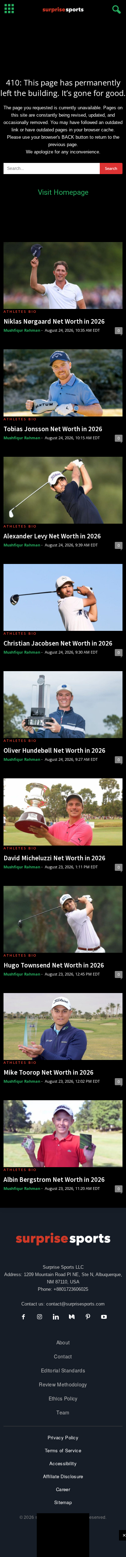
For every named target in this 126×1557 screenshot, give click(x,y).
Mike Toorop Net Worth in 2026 (48, 1072)
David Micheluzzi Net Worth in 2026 (54, 858)
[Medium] (72, 1317)
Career (63, 1489)
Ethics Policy (63, 1398)
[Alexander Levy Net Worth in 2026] (63, 490)
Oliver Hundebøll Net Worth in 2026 (54, 750)
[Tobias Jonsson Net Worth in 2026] (63, 382)
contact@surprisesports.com (75, 1304)
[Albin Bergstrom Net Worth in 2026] (63, 1133)
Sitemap (63, 1502)
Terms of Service (63, 1450)
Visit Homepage (63, 192)
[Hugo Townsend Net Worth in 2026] (63, 919)
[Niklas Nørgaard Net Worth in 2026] (63, 275)
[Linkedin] (56, 1317)
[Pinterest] (88, 1317)
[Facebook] (23, 1317)
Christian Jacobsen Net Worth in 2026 (58, 643)
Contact (63, 1356)
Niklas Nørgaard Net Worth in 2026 (54, 321)
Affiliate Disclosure (63, 1476)
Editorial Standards (63, 1370)
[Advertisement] (63, 43)
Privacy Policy (63, 1437)
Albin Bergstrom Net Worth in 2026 (54, 1179)
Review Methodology (63, 1384)
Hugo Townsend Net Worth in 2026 (54, 965)
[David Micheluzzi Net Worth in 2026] (63, 811)
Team (62, 1412)
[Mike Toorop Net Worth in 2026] (63, 1026)
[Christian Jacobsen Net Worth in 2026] (63, 597)
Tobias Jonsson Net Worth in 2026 (53, 429)
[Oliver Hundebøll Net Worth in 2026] (63, 704)
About (63, 1342)
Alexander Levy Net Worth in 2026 (52, 536)
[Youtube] (103, 1317)
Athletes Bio (20, 311)
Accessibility (63, 1463)
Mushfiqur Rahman (22, 330)
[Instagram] (39, 1317)
